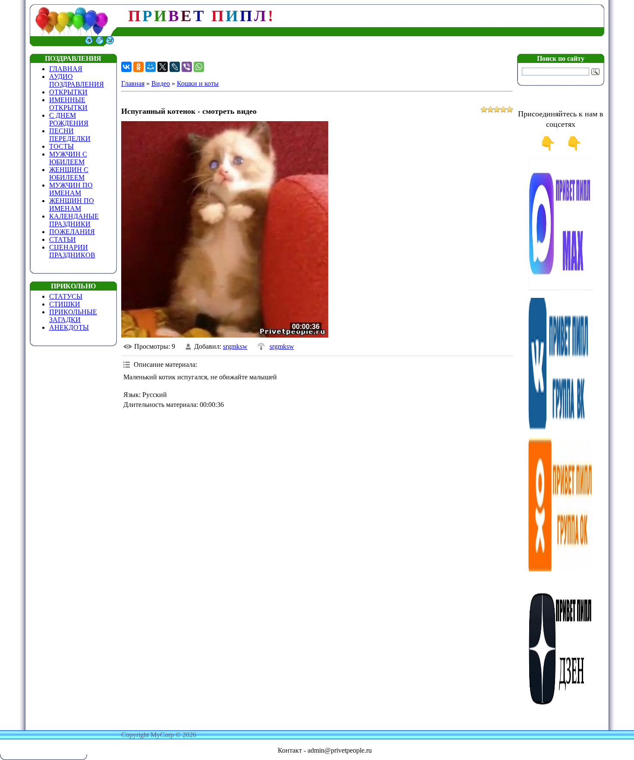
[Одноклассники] (138, 67)
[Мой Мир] (150, 67)
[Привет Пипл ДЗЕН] (560, 709)
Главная (132, 83)
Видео (160, 83)
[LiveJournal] (174, 67)
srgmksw (235, 346)
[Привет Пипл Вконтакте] (560, 428)
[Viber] (187, 67)
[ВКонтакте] (126, 67)
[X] (162, 67)
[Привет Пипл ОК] (560, 568)
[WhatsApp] (199, 67)
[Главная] (89, 43)
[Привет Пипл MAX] (560, 288)
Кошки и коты (198, 83)
